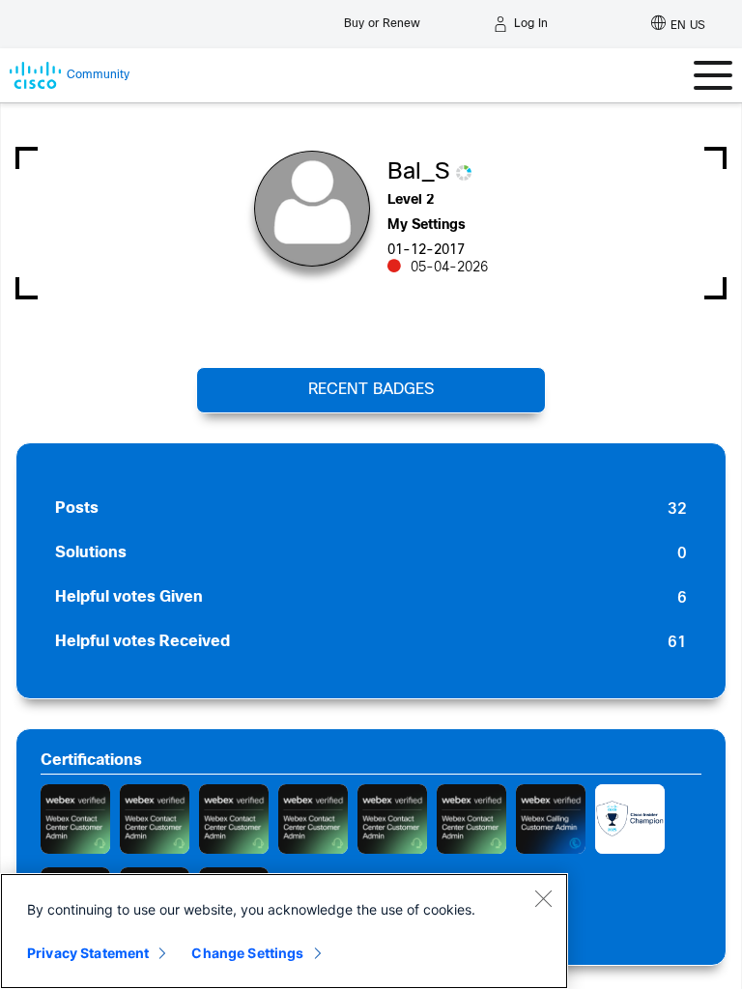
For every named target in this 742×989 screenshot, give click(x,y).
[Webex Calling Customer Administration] (550, 819)
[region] (284, 931)
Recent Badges (371, 389)
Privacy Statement (88, 953)
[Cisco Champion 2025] (630, 819)
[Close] (543, 898)
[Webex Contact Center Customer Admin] (75, 819)
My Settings (426, 225)
